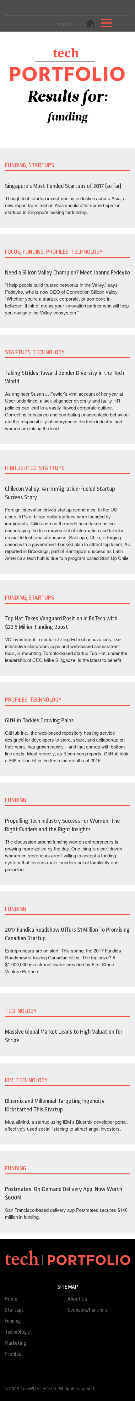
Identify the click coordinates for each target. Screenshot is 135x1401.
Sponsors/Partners (87, 1310)
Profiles (13, 1354)
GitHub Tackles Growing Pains (39, 720)
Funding (13, 1321)
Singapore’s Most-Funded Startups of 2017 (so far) (63, 186)
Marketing (15, 1343)
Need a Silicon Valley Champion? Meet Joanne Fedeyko (67, 272)
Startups (14, 1310)
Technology (17, 1332)
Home (11, 1299)
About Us (77, 1299)
